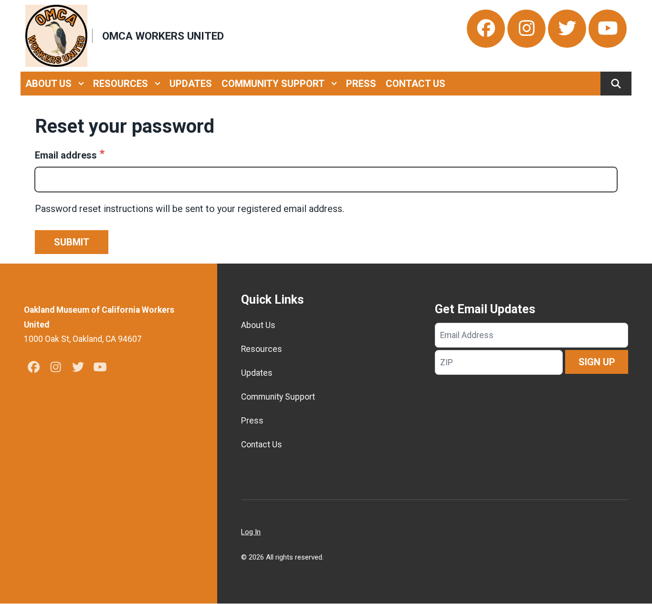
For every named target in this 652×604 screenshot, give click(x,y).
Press (361, 83)
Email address (66, 155)
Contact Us (415, 83)
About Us (48, 83)
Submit (71, 242)
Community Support (273, 83)
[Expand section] (81, 83)
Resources (120, 83)
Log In (251, 532)
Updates (190, 83)
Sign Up (596, 362)
